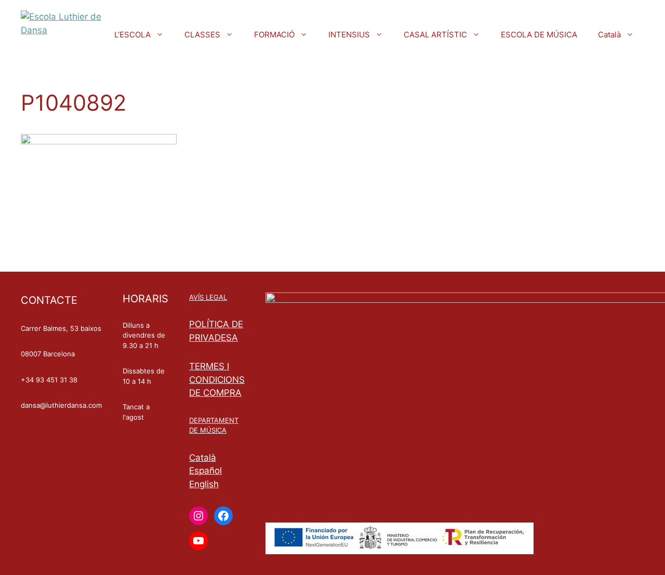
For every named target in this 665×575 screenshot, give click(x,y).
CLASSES (202, 34)
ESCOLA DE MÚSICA (539, 34)
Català (609, 34)
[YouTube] (198, 540)
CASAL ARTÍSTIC (435, 34)
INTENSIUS (349, 34)
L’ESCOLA (132, 34)
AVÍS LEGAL (208, 297)
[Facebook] (223, 515)
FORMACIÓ (274, 34)
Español (205, 470)
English (204, 484)
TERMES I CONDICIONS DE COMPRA (217, 379)
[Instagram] (198, 515)
